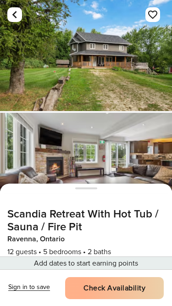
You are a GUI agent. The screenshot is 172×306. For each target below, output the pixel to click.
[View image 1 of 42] (86, 55)
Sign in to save (29, 287)
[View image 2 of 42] (86, 168)
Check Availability (114, 288)
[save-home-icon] (152, 14)
